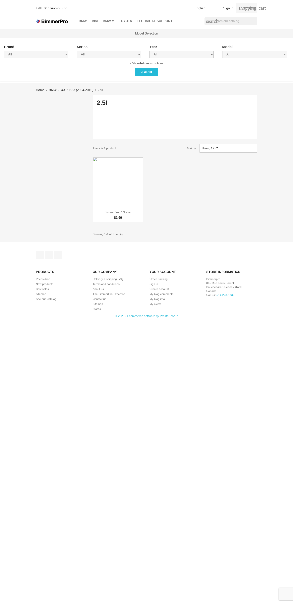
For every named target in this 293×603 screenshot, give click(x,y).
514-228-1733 (57, 8)
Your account (162, 272)
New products (44, 284)
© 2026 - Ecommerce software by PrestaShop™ (146, 316)
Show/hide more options (147, 63)
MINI (94, 21)
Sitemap (41, 294)
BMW (83, 21)
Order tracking (158, 279)
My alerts (155, 303)
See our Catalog (46, 299)
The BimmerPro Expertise (109, 294)
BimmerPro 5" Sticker (118, 212)
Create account (159, 289)
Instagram (58, 255)
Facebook (40, 255)
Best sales (42, 289)
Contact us (99, 299)
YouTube (49, 255)
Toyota (125, 21)
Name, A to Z (228, 148)
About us (98, 289)
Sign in (153, 284)
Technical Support (154, 21)
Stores (97, 308)
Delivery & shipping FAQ (108, 279)
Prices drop (43, 279)
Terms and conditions (106, 284)
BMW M (108, 21)
